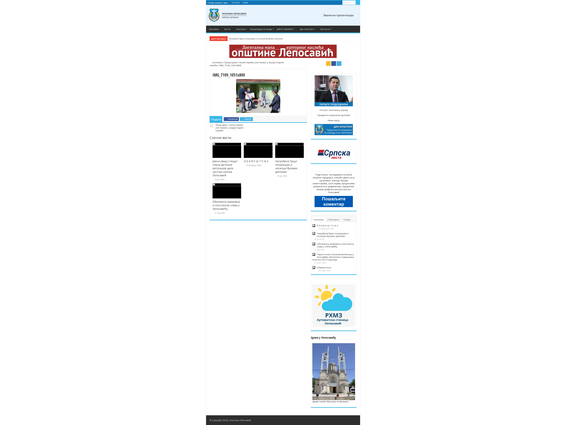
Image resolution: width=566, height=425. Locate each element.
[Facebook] (337, 3)
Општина (240, 29)
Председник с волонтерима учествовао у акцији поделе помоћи (229, 126)
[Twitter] (340, 3)
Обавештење (324, 267)
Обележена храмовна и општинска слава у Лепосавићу (255, 38)
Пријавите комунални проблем (333, 115)
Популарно (333, 219)
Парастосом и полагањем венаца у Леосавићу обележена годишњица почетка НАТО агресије (333, 257)
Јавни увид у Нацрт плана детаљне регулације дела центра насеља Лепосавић (225, 168)
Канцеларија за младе (261, 29)
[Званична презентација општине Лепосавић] (227, 15)
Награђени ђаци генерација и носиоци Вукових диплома (286, 166)
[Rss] (335, 3)
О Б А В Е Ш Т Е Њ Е (256, 161)
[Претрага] (358, 2)
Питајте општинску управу (333, 109)
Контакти (236, 2)
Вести (227, 29)
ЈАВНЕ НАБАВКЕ (285, 29)
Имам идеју (334, 120)
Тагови (346, 219)
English (245, 2)
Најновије (318, 219)
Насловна (214, 29)
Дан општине (306, 29)
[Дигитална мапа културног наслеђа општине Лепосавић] (283, 51)
